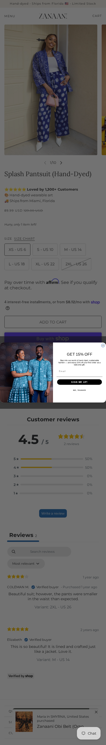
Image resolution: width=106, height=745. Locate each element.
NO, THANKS (79, 390)
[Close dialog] (103, 345)
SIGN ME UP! (79, 382)
